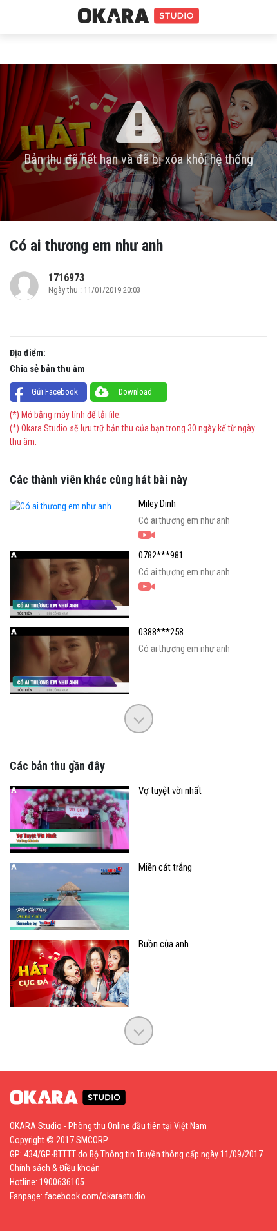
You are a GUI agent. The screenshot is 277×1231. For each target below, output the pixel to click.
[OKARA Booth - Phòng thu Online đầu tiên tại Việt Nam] (138, 16)
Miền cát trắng (165, 867)
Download (135, 392)
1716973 (66, 277)
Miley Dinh (157, 504)
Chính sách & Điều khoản (55, 1168)
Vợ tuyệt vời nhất (170, 791)
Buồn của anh (163, 944)
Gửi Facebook (55, 392)
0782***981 (161, 555)
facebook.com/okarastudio (95, 1196)
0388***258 (161, 632)
